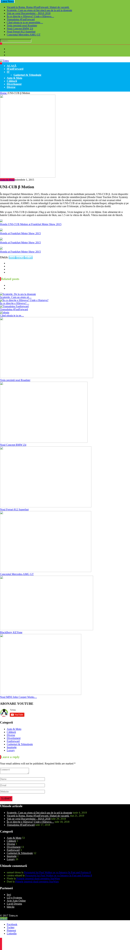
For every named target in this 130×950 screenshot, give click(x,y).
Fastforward (13, 741)
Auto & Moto (14, 78)
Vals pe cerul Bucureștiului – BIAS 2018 (28, 13)
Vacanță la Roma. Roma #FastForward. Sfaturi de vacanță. (38, 7)
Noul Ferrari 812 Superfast (21, 31)
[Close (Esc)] (1, 939)
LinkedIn (12, 933)
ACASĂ (11, 65)
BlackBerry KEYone (11, 632)
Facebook (12, 924)
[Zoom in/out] (1, 945)
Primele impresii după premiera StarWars (38, 878)
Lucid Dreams (14, 903)
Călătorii (12, 81)
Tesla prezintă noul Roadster (22, 25)
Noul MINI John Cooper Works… (18, 697)
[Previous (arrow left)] (1, 947)
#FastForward (15, 68)
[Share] (1, 941)
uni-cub (28, 257)
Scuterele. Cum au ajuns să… (15, 297)
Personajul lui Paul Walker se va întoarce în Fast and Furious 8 (57, 872)
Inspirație (12, 747)
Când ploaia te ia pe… (12, 315)
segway (20, 257)
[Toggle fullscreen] (1, 943)
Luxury (11, 750)
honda (12, 257)
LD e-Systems (14, 897)
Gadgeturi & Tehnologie (27, 74)
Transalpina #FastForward (21, 19)
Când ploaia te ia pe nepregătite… (25, 22)
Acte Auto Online (16, 900)
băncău (10, 906)
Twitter (10, 927)
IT (8, 71)
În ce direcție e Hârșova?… (14, 303)
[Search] (1, 43)
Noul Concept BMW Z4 (20, 28)
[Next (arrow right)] (1, 949)
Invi (9, 894)
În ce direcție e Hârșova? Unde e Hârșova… (30, 16)
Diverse (11, 87)
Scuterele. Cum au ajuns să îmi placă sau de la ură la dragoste (39, 10)
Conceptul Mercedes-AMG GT (23, 34)
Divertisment (14, 84)
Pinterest (11, 930)
